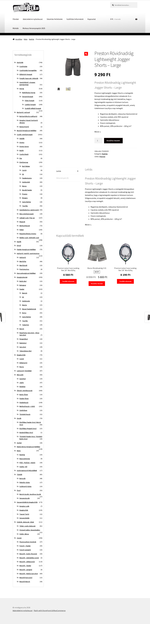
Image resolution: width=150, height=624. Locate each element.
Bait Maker (26, 166)
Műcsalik (20, 375)
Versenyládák (24, 518)
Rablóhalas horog (28, 93)
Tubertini (25, 325)
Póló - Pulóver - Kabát (27, 463)
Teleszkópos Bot (25, 351)
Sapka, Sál (23, 467)
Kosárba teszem (113, 140)
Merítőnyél (23, 265)
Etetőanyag (23, 162)
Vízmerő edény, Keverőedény (29, 530)
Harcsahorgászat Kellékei (26, 273)
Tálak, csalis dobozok (27, 526)
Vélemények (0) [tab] (62, 178)
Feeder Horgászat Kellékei (26, 249)
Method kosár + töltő (27, 406)
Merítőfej (22, 261)
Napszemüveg (24, 459)
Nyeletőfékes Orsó (26, 432)
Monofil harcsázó (25, 578)
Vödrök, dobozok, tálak (25, 522)
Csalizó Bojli (23, 154)
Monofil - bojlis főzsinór (28, 554)
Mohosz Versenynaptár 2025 (34, 28)
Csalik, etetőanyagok (24, 134)
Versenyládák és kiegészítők (27, 502)
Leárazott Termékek (24, 371)
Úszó (19, 490)
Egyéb (19, 242)
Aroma (21, 142)
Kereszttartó (24, 127)
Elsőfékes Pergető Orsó (27, 428)
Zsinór (19, 538)
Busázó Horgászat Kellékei (26, 130)
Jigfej (21, 383)
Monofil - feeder (25, 566)
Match (21, 329)
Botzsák (22, 478)
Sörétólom (23, 410)
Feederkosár (23, 402)
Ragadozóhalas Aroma (27, 234)
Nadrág (31, 39)
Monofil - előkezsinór (27, 562)
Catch (24, 170)
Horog (21, 89)
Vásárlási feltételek (54, 19)
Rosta (21, 367)
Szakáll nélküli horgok (33, 108)
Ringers (25, 198)
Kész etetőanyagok (26, 214)
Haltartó (22, 257)
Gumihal (22, 379)
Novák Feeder (27, 190)
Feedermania (27, 178)
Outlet (19, 443)
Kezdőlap (18, 39)
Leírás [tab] (58, 171)
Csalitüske (23, 66)
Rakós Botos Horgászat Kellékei (28, 447)
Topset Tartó (24, 514)
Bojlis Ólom (23, 395)
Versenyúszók (24, 498)
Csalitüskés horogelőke (28, 70)
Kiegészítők (21, 355)
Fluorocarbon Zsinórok (27, 542)
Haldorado (26, 301)
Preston (102, 157)
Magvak (22, 222)
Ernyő (19, 245)
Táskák (19, 474)
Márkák (16, 28)
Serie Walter (26, 202)
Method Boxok (24, 226)
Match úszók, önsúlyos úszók (30, 494)
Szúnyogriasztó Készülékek (27, 470)
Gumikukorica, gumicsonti (29, 210)
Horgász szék (24, 506)
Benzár (24, 293)
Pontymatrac (24, 269)
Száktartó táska (25, 486)
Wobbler (22, 387)
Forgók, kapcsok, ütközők (28, 78)
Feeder (21, 289)
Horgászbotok (22, 277)
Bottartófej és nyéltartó (28, 116)
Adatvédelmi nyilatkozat (33, 19)
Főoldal (16, 19)
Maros (24, 186)
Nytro (24, 313)
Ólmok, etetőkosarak (24, 391)
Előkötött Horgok (25, 74)
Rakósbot (22, 343)
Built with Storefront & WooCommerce (50, 610)
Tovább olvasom (68, 281)
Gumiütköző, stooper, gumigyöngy (27, 83)
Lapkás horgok (30, 104)
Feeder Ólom (24, 398)
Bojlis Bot (22, 281)
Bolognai (22, 285)
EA (23, 174)
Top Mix (25, 206)
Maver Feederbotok (29, 309)
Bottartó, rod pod (23, 112)
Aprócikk (20, 62)
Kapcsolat (92, 19)
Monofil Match (24, 582)
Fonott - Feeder (25, 546)
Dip (20, 158)
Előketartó (23, 363)
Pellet (21, 230)
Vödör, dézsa (24, 534)
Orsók (19, 418)
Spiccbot (22, 347)
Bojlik (21, 150)
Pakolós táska (24, 482)
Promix (24, 194)
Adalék (21, 138)
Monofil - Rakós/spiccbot (28, 574)
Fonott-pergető (25, 550)
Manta (24, 305)
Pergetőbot (23, 339)
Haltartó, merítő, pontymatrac (28, 253)
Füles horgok (29, 100)
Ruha (25, 39)
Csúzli (21, 359)
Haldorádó (26, 182)
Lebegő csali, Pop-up (27, 218)
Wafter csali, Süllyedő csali (29, 238)
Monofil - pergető (25, 570)
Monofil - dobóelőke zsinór (29, 558)
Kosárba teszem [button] (97, 284)
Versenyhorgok (27, 97)
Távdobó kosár (24, 414)
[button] (86, 54)
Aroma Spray (24, 146)
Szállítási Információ (75, 19)
